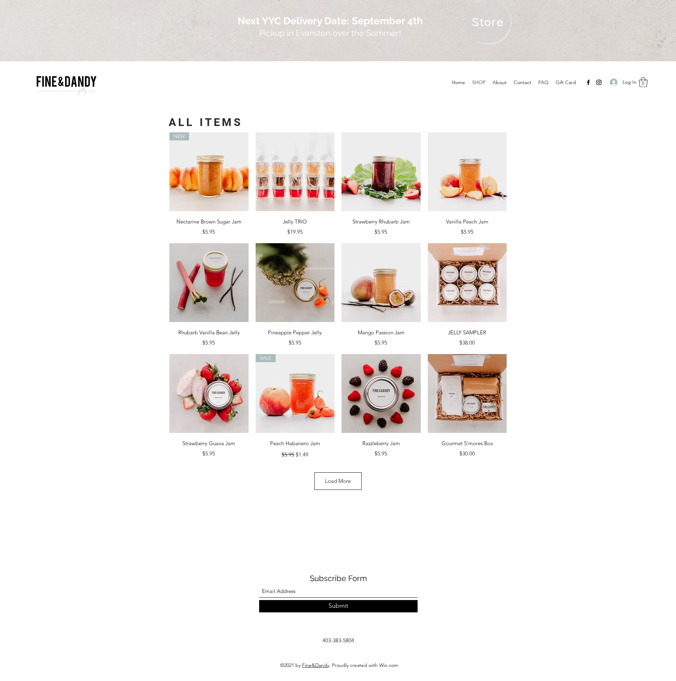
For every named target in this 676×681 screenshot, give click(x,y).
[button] (643, 82)
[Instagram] (598, 82)
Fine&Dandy (315, 665)
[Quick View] (295, 172)
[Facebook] (588, 82)
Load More (338, 481)
